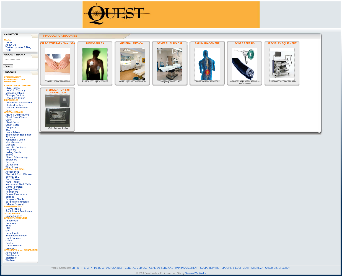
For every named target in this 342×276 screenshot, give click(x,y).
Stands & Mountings (17, 157)
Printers (10, 243)
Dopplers (11, 127)
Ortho (9, 240)
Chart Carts (12, 122)
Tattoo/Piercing (14, 245)
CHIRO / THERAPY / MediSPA (17, 85)
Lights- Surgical (14, 186)
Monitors (10, 144)
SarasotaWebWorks (195, 273)
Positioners (12, 191)
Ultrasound (12, 164)
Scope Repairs (14, 215)
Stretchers (11, 159)
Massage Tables (15, 92)
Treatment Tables (15, 97)
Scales (9, 154)
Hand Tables (13, 181)
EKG (8, 129)
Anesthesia (12, 220)
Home (9, 42)
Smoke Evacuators (16, 194)
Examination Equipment (19, 134)
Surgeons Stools (15, 199)
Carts (9, 119)
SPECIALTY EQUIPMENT (15, 218)
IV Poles (10, 137)
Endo (8, 225)
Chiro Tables (13, 87)
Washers (10, 260)
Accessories (12, 171)
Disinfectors (12, 255)
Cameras (11, 223)
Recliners (11, 149)
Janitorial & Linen (15, 139)
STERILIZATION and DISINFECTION (21, 250)
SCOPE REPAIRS (12, 213)
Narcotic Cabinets (15, 147)
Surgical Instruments (17, 201)
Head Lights (12, 233)
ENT (8, 228)
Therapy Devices (15, 95)
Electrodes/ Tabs (15, 105)
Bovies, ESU (12, 176)
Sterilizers (11, 257)
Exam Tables (13, 132)
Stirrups (10, 196)
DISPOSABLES (11, 100)
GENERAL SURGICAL (14, 169)
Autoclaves (12, 252)
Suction (10, 162)
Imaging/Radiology (16, 235)
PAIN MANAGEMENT (14, 206)
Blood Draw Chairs (16, 117)
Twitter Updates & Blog (18, 47)
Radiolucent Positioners (19, 211)
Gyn (8, 230)
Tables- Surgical (15, 204)
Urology (10, 248)
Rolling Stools (13, 152)
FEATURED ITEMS (12, 77)
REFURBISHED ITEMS (14, 79)
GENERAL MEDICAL (13, 112)
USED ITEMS (10, 81)
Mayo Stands (13, 189)
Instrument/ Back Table (18, 184)
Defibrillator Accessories (19, 102)
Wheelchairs (12, 167)
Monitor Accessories (17, 107)
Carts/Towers (13, 179)
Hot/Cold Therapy (15, 90)
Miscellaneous (14, 142)
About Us (11, 44)
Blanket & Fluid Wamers (19, 174)
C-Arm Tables (13, 208)
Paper (9, 110)
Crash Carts (12, 124)
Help (8, 49)
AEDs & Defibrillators (17, 114)
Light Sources (13, 238)
